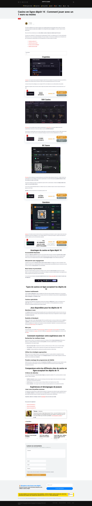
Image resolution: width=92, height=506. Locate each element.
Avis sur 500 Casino (62, 140)
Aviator (27, 332)
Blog (68, 5)
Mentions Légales (55, 502)
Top (19, 18)
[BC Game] (30, 197)
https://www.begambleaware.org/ (31, 498)
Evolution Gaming (33, 324)
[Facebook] (18, 2)
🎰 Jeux (64, 5)
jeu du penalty (56, 329)
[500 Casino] (30, 140)
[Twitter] (21, 2)
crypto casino (25, 503)
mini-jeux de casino (41, 329)
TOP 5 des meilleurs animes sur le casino (44, 436)
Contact (73, 502)
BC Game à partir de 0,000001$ (34, 44)
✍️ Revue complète (44, 5)
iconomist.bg (33, 503)
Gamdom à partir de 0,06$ (33, 46)
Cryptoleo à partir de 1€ (32, 41)
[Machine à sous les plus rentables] (31, 429)
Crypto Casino (46, 1)
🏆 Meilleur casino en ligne (27, 5)
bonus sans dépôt (52, 276)
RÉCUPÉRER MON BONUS (62, 92)
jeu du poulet (50, 329)
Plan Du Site (68, 502)
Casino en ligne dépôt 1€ (31, 404)
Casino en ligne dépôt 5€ (31, 406)
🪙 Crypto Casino (37, 5)
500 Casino (27, 127)
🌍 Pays (60, 5)
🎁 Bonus (55, 5)
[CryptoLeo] (30, 95)
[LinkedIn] (25, 2)
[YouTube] (23, 2)
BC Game (26, 177)
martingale (43, 396)
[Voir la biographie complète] (62, 415)
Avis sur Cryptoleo (62, 95)
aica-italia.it (39, 503)
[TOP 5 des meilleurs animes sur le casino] (46, 429)
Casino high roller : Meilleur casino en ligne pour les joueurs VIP (60, 437)
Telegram (19, 504)
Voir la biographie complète (57, 415)
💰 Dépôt (50, 5)
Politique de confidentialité (62, 502)
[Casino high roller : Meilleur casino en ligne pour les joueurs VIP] (60, 429)
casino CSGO (49, 127)
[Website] (27, 2)
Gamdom (26, 234)
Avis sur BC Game (62, 197)
